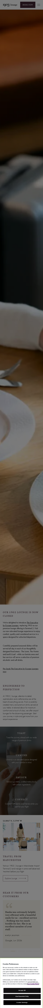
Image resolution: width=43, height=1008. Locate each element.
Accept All (22, 990)
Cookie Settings (22, 1002)
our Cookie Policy (33, 984)
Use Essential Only (22, 996)
